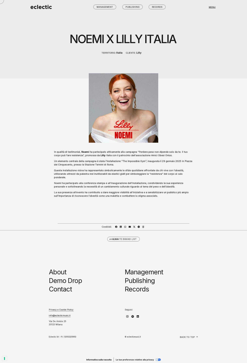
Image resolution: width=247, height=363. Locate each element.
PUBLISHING (132, 7)
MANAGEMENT (105, 7)
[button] (116, 227)
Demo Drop (65, 280)
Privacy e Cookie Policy (61, 309)
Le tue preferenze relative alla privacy (135, 359)
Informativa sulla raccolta (99, 359)
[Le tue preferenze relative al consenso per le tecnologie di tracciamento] (4, 358)
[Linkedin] (137, 316)
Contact (60, 289)
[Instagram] (127, 316)
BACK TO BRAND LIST (124, 239)
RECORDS (157, 7)
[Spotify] (132, 316)
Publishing (140, 280)
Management (144, 272)
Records (137, 289)
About (57, 272)
